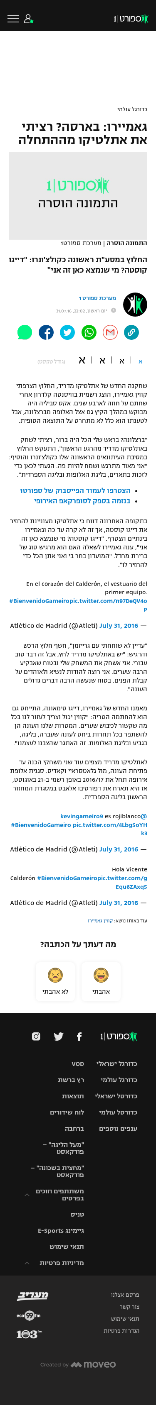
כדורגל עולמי (132, 109)
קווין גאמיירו (100, 920)
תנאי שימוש (67, 1246)
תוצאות (73, 1096)
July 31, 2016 (118, 625)
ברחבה (74, 1128)
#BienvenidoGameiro (39, 601)
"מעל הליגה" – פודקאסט (63, 1148)
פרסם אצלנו (125, 1295)
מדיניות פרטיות (62, 1262)
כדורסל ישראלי (116, 1096)
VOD (78, 1063)
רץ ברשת (71, 1079)
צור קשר (129, 1307)
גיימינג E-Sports (61, 1230)
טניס (77, 1214)
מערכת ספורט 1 (97, 298)
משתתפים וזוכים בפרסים (60, 1195)
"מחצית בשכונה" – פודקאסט (57, 1171)
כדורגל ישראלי (117, 1063)
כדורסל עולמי (118, 1112)
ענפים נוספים (118, 1128)
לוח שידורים (67, 1112)
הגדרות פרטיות (121, 1331)
